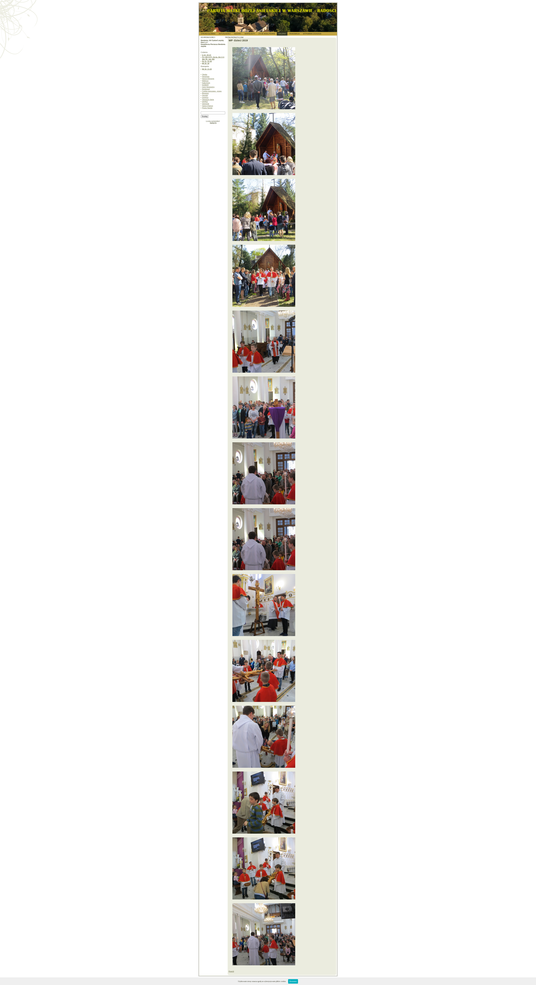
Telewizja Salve (208, 100)
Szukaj (204, 116)
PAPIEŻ (205, 102)
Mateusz (205, 81)
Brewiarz (205, 93)
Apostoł (205, 95)
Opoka (204, 74)
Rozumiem (293, 981)
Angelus (205, 97)
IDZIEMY (205, 85)
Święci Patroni (207, 106)
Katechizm (206, 83)
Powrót (231, 971)
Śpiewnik (205, 104)
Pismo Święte (207, 108)
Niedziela (205, 77)
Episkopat (206, 89)
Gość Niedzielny (208, 87)
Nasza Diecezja (208, 79)
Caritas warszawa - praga (212, 91)
